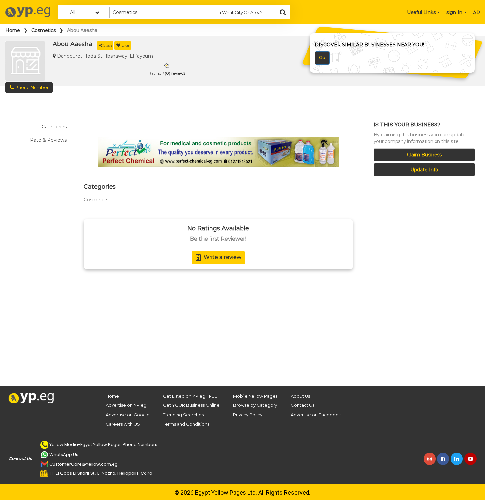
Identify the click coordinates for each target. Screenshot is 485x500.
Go (322, 57)
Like (125, 45)
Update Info (424, 170)
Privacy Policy (247, 414)
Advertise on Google (128, 414)
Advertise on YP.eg (126, 405)
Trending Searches (183, 414)
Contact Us (302, 405)
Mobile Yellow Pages (255, 396)
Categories (54, 127)
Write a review (222, 257)
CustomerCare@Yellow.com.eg (83, 464)
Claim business (424, 155)
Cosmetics (43, 30)
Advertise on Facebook (316, 414)
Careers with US (123, 424)
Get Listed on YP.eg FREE (190, 396)
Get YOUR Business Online (191, 405)
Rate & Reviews (48, 140)
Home (12, 30)
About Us (300, 396)
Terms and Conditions (186, 424)
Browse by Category (255, 405)
